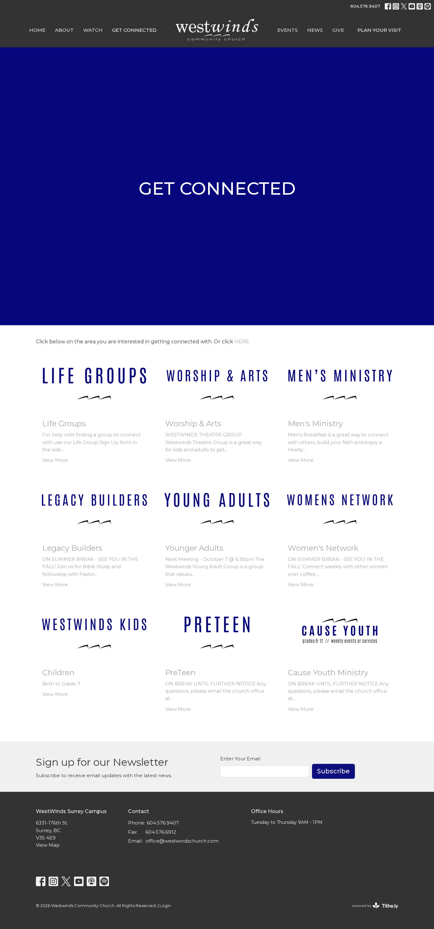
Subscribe (333, 771)
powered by (372, 911)
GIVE (338, 30)
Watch (93, 30)
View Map (48, 845)
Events (287, 30)
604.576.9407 (365, 6)
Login (165, 905)
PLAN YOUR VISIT (379, 30)
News (315, 30)
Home (37, 30)
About (64, 30)
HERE (241, 342)
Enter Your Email (240, 759)
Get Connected (134, 30)
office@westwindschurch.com (182, 841)
